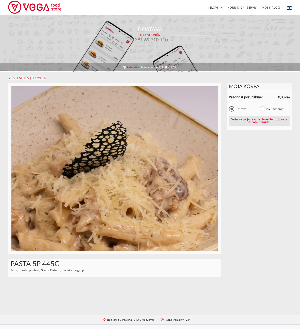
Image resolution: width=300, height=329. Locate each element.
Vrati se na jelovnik (27, 78)
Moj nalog (271, 7)
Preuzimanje (274, 109)
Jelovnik (215, 7)
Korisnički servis (242, 7)
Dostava (241, 109)
